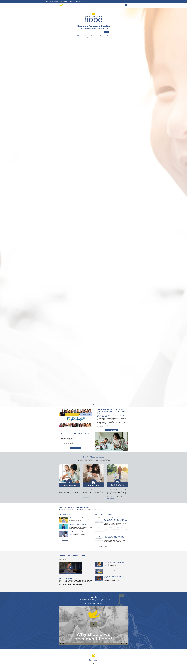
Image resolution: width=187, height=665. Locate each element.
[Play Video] (60, 644)
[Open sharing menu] (124, 644)
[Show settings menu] (121, 644)
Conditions (81, 5)
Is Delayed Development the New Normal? (80, 517)
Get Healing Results (111, 498)
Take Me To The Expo (111, 430)
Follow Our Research (63, 495)
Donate (123, 5)
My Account (78, 1)
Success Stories (94, 5)
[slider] (91, 644)
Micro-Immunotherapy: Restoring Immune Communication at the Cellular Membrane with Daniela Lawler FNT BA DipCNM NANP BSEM (115, 520)
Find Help (118, 5)
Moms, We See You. (108, 569)
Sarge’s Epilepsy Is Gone (68, 578)
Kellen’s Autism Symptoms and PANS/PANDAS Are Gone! (115, 577)
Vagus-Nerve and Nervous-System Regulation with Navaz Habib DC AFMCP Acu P (115, 529)
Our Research (101, 5)
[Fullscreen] (126, 644)
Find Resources (86, 497)
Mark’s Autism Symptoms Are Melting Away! (114, 562)
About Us (75, 5)
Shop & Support (48, 1)
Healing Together (65, 1)
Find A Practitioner (56, 1)
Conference (72, 1)
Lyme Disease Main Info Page (76, 531)
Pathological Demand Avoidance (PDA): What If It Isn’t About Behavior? (79, 525)
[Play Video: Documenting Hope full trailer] (93, 624)
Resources (86, 5)
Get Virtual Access (75, 448)
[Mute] (118, 644)
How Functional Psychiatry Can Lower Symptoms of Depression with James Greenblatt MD (114, 538)
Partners (108, 5)
